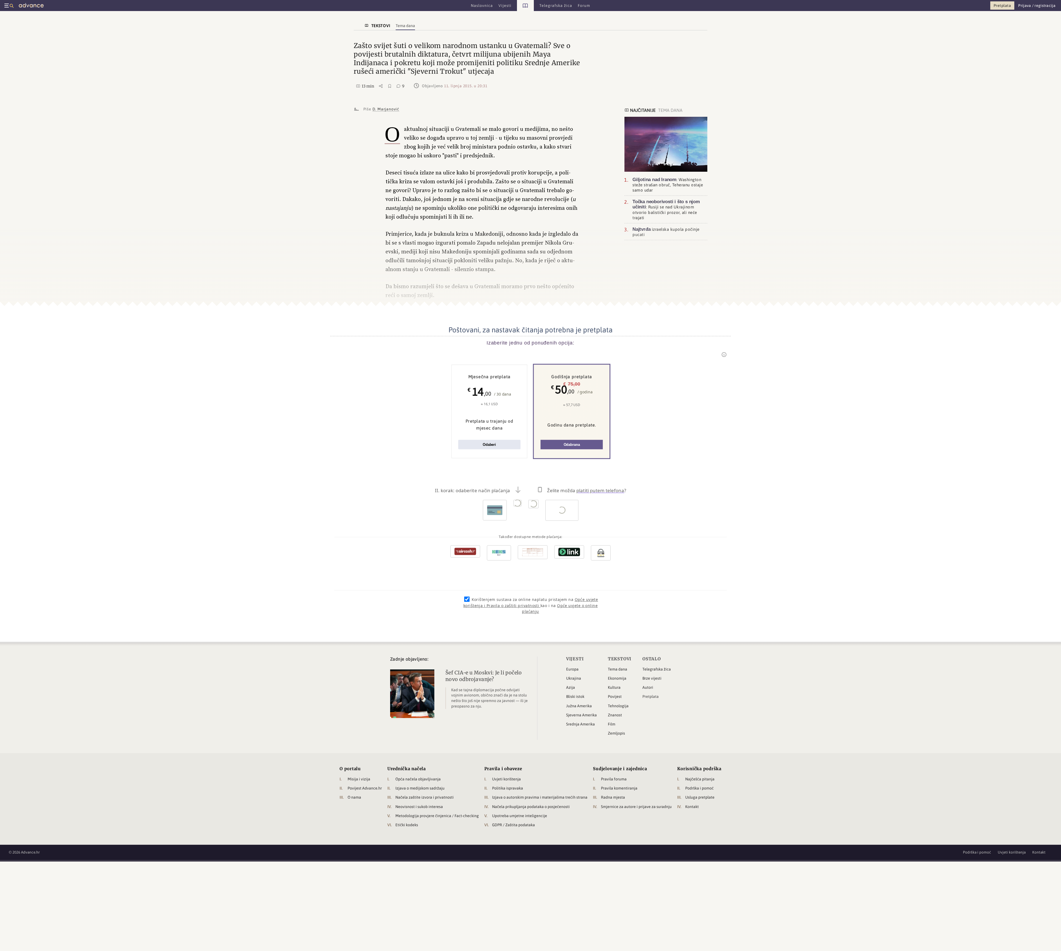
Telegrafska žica (656, 669)
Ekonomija (617, 678)
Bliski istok (575, 696)
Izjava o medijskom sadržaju (420, 788)
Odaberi (489, 445)
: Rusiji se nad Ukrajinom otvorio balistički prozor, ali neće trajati (666, 209)
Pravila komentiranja (619, 788)
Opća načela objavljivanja (418, 779)
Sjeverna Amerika (581, 715)
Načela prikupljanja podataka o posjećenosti (531, 806)
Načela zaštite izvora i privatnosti (424, 797)
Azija (570, 687)
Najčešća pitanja (700, 779)
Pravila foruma (614, 779)
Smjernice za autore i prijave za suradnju (636, 806)
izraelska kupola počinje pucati (666, 232)
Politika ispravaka (507, 788)
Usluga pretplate (700, 797)
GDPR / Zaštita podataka (513, 825)
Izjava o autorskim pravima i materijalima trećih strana (539, 797)
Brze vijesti (651, 678)
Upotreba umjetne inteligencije (519, 816)
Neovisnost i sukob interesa (419, 806)
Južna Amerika (579, 706)
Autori (647, 687)
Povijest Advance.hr (365, 788)
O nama (354, 797)
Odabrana (572, 445)
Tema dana (617, 669)
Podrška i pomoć (699, 788)
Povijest (615, 696)
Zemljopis (616, 733)
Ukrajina (573, 678)
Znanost (615, 715)
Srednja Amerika (580, 724)
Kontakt (692, 806)
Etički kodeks (406, 825)
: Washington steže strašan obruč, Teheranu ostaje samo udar (667, 184)
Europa (572, 669)
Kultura (614, 687)
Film (611, 724)
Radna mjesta (613, 797)
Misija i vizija (359, 779)
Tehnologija (618, 706)
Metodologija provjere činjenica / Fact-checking (437, 816)
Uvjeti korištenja (506, 779)
